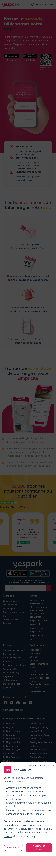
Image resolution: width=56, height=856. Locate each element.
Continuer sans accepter (40, 765)
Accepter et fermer (39, 847)
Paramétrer (13, 847)
